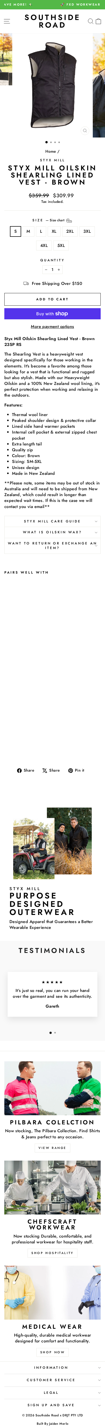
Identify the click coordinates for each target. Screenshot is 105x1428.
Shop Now (52, 1352)
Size (48, 220)
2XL (70, 231)
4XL (44, 245)
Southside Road (52, 21)
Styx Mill (52, 160)
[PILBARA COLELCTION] (52, 1088)
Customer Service (51, 1380)
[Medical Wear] (52, 1293)
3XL (87, 231)
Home (50, 151)
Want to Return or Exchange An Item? (52, 546)
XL (54, 231)
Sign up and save (51, 1405)
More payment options (52, 326)
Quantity (52, 260)
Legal (51, 1392)
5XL (61, 245)
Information (51, 1367)
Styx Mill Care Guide (52, 521)
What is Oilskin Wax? (52, 532)
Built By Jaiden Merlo (53, 1423)
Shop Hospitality (52, 1253)
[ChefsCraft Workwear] (52, 1188)
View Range (52, 1148)
